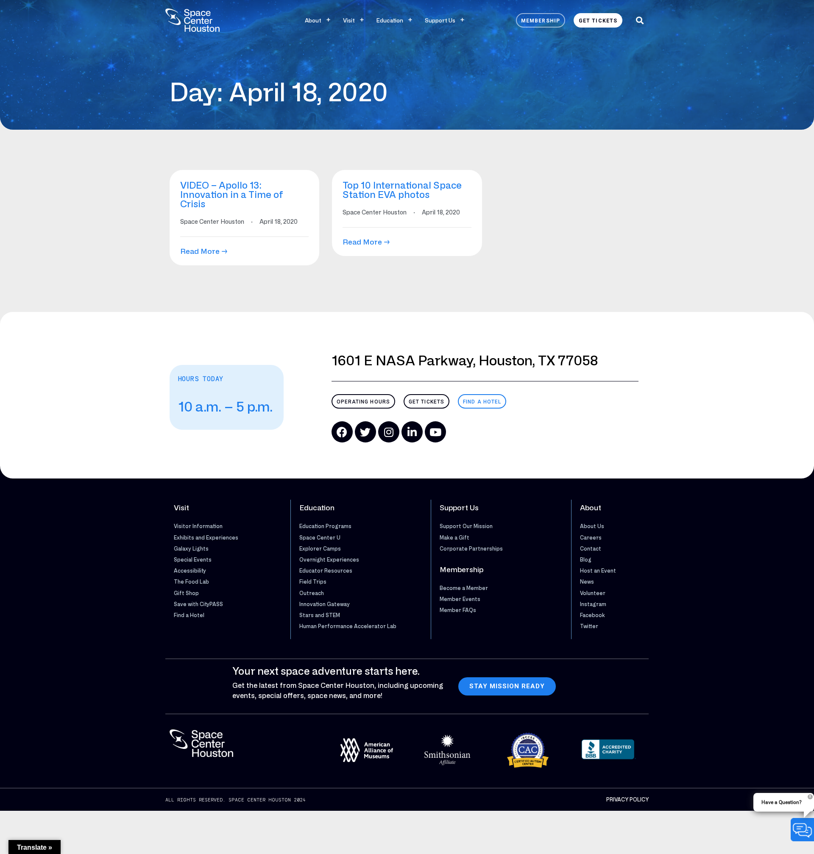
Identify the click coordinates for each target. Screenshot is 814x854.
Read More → (204, 251)
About (313, 20)
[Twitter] (365, 431)
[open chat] (802, 829)
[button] (640, 20)
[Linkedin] (412, 431)
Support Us (440, 20)
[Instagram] (388, 431)
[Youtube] (435, 431)
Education (389, 20)
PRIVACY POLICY (627, 799)
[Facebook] (342, 431)
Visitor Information (198, 526)
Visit (349, 20)
